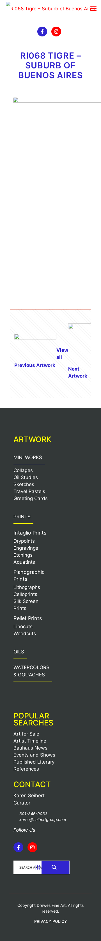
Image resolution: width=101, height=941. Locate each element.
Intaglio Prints (29, 533)
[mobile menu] (93, 8)
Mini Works (27, 457)
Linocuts (23, 626)
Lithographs (26, 587)
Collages (23, 470)
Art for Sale (26, 734)
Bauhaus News (30, 748)
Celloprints (25, 594)
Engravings (25, 548)
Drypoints (24, 541)
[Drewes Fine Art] (50, 9)
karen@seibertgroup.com (42, 819)
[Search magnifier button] (56, 867)
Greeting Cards (30, 498)
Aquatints (24, 562)
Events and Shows (34, 755)
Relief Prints (27, 618)
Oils (18, 652)
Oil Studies (25, 477)
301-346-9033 (33, 813)
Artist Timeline (29, 741)
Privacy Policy (50, 921)
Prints (22, 516)
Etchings (23, 555)
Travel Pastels (29, 491)
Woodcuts (24, 633)
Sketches (23, 484)
